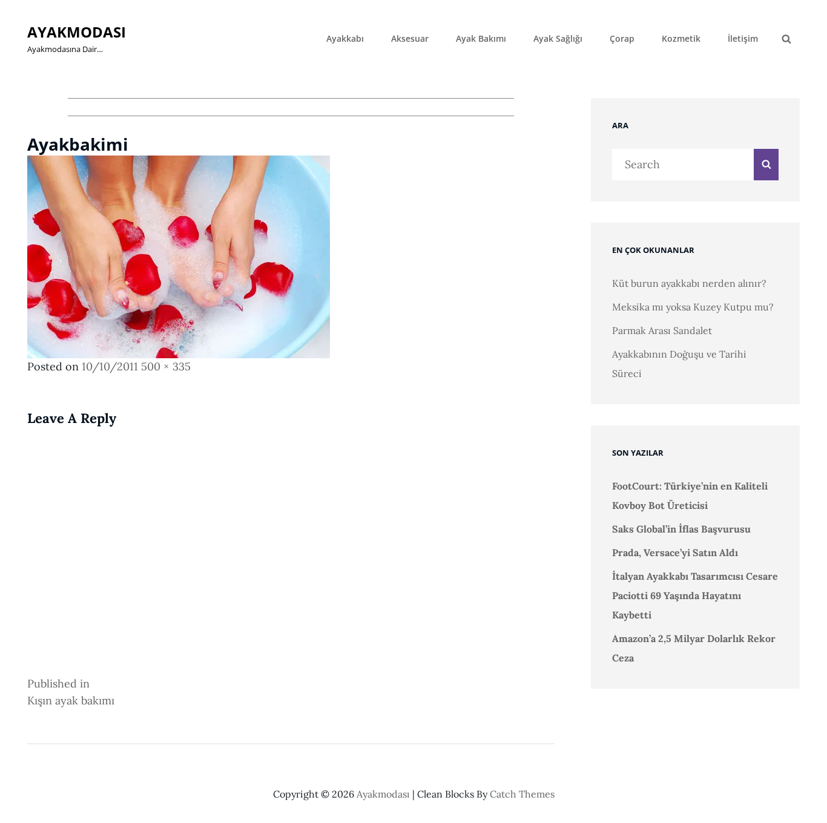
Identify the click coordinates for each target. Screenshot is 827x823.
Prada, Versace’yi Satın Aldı (675, 552)
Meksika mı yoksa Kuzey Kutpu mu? (693, 307)
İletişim (743, 38)
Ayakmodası (76, 32)
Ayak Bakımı (481, 38)
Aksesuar (410, 38)
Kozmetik (681, 38)
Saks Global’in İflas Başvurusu (681, 529)
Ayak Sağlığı (557, 38)
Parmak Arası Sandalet (662, 330)
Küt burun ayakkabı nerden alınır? (689, 283)
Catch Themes (522, 794)
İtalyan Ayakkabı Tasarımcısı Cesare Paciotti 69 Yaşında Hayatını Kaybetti (695, 595)
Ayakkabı (345, 38)
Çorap (622, 38)
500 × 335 (166, 366)
